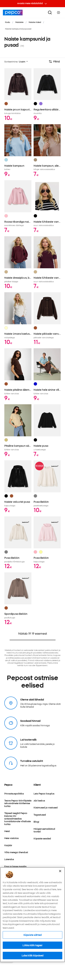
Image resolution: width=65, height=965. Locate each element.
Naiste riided (35, 22)
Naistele (19, 22)
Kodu (7, 22)
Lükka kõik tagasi (32, 945)
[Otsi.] (49, 12)
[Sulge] (60, 871)
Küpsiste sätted (32, 934)
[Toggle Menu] (58, 12)
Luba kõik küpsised (32, 955)
